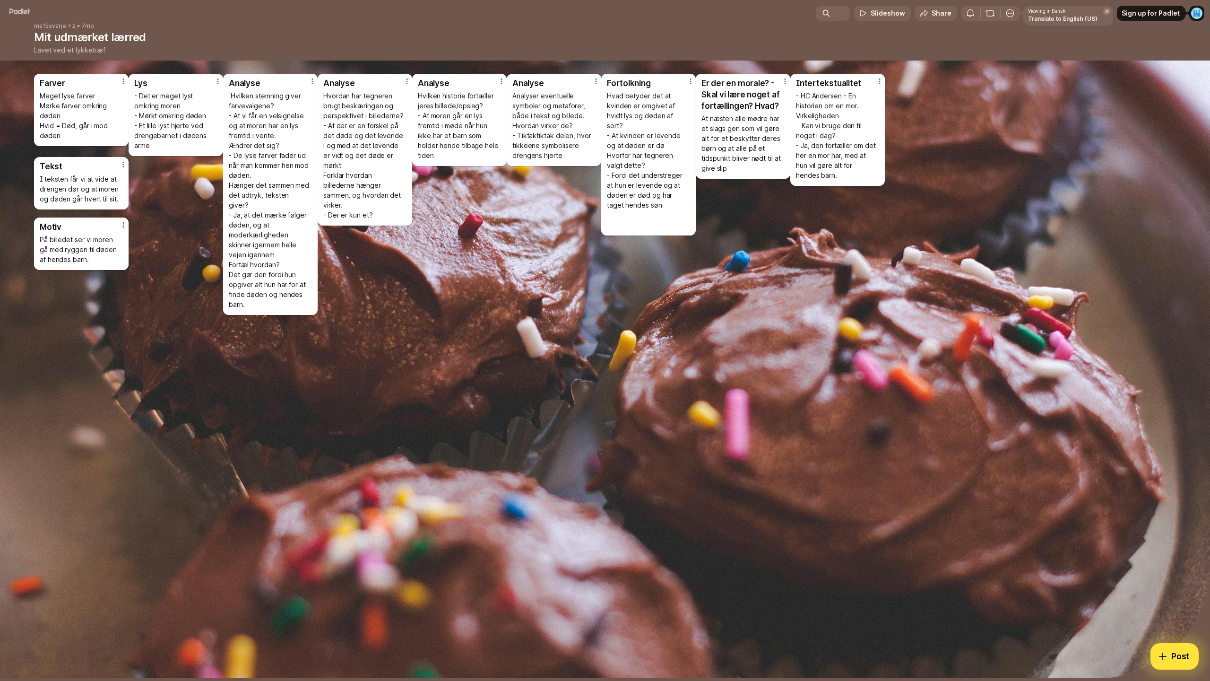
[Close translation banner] (1107, 11)
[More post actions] (879, 81)
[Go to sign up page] (1196, 13)
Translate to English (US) (1063, 18)
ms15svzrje (50, 26)
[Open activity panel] (970, 13)
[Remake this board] (990, 13)
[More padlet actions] (1010, 13)
